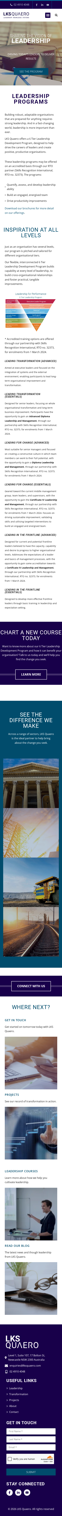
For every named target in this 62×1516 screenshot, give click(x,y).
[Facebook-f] (36, 4)
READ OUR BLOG (17, 1246)
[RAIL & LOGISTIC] (31, 932)
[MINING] (31, 882)
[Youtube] (47, 4)
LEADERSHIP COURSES (21, 1171)
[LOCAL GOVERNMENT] (31, 783)
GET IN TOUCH (15, 1020)
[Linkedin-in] (42, 4)
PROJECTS (12, 1095)
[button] (47, 15)
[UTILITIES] (31, 833)
